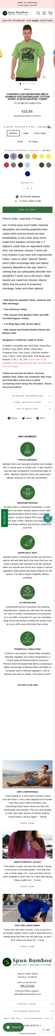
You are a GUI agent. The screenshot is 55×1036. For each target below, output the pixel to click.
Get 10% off (4, 518)
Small (20, 141)
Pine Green (13, 165)
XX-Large (33, 141)
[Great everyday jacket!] (27, 845)
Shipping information (27, 396)
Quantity (27, 183)
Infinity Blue (28, 165)
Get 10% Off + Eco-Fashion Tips (26, 1018)
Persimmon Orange (35, 156)
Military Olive (42, 165)
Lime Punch (42, 156)
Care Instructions (27, 402)
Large (25, 133)
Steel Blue (13, 156)
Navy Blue (20, 165)
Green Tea (28, 156)
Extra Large (40, 133)
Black (6, 156)
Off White (35, 165)
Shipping (17, 116)
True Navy (28, 174)
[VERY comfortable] (27, 774)
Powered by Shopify (27, 1033)
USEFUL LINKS (26, 1004)
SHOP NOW (46, 20)
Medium (13, 133)
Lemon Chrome (49, 156)
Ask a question (27, 409)
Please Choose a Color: (27, 150)
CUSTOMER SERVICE (26, 1011)
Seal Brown (20, 156)
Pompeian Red (6, 165)
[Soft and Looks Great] (27, 908)
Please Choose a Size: (25, 127)
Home (27, 89)
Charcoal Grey (49, 165)
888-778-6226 (27, 986)
